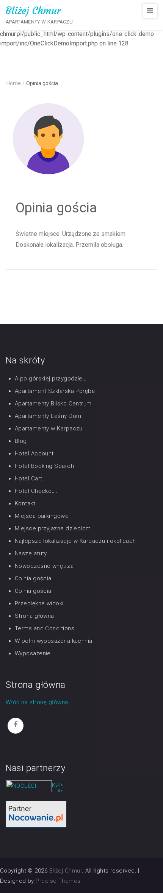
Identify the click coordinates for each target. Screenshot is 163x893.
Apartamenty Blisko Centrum (53, 403)
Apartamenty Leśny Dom (48, 416)
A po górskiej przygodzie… (50, 378)
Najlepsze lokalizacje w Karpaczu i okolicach (75, 541)
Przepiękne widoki (39, 603)
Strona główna (34, 615)
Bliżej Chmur (33, 11)
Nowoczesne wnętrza (44, 566)
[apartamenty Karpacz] (60, 788)
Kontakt (25, 503)
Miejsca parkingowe (42, 516)
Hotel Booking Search (44, 466)
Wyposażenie (33, 653)
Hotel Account (34, 453)
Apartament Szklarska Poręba (55, 391)
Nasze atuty (31, 553)
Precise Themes (58, 880)
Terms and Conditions (44, 628)
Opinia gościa (33, 578)
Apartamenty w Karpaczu (49, 428)
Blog (21, 441)
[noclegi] (36, 813)
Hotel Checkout (36, 491)
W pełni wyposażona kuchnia (53, 640)
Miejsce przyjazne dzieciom (53, 528)
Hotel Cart (28, 478)
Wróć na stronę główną (37, 702)
